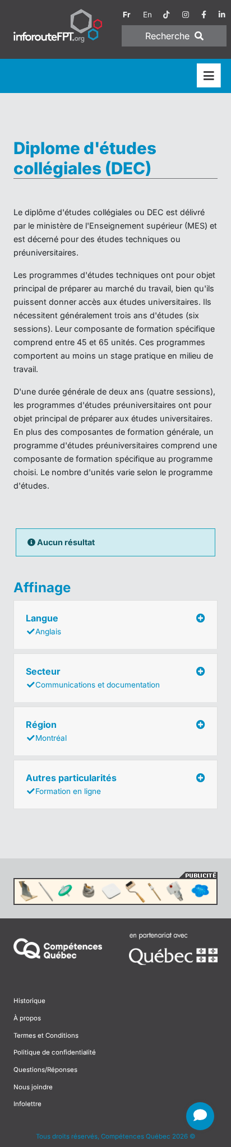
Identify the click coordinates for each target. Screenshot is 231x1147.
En (147, 14)
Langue (43, 624)
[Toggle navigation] (209, 76)
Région (46, 730)
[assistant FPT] (200, 1116)
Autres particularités (71, 784)
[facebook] (203, 14)
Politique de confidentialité (54, 1052)
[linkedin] (222, 14)
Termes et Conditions (45, 1035)
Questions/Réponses (45, 1070)
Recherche (168, 35)
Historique (29, 1001)
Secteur (93, 677)
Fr (127, 14)
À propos (27, 1018)
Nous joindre (33, 1087)
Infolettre (27, 1104)
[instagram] (185, 14)
